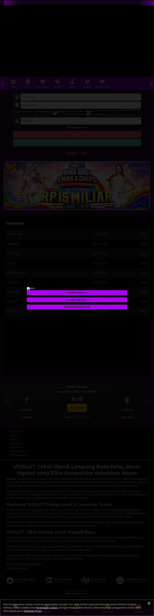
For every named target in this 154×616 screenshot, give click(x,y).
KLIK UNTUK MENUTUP (77, 307)
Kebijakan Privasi (33, 611)
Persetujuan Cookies (47, 607)
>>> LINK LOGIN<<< (77, 292)
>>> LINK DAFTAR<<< (77, 300)
